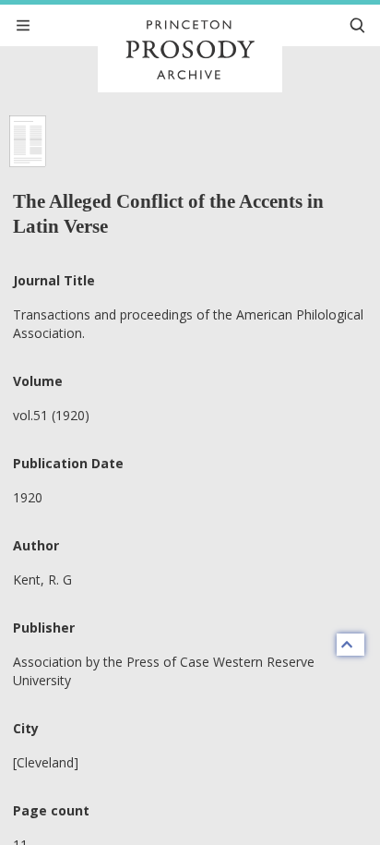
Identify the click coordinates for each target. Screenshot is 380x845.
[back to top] (350, 645)
